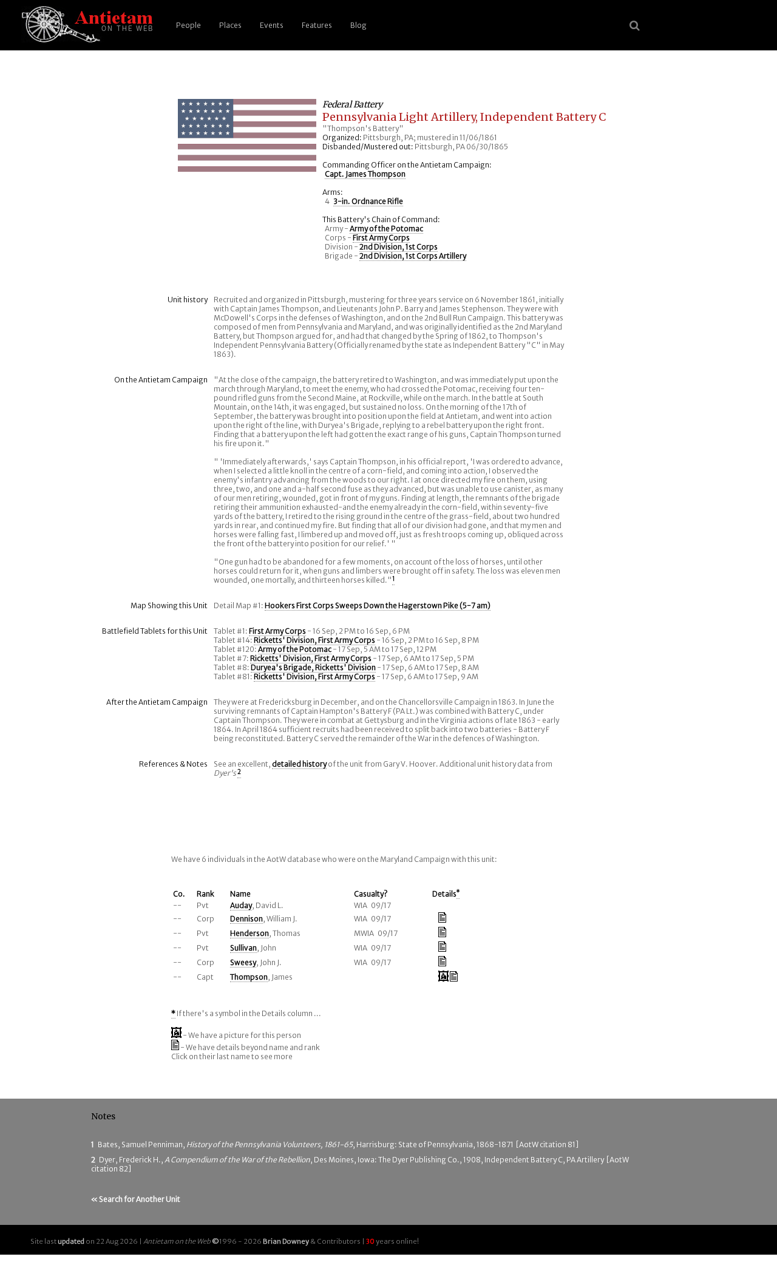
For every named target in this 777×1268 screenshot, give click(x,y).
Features (317, 25)
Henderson (249, 933)
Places (230, 25)
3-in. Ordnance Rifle (368, 201)
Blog (358, 25)
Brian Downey (286, 1241)
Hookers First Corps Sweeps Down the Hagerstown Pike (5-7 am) (377, 605)
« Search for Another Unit (135, 1199)
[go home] (85, 25)
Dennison (246, 918)
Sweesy (243, 962)
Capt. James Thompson (365, 173)
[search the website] (634, 25)
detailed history (299, 763)
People (188, 25)
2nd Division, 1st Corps (398, 246)
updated (71, 1241)
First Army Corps (381, 237)
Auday (241, 905)
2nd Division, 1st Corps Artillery (412, 255)
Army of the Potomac (386, 228)
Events (271, 25)
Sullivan (243, 947)
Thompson (249, 977)
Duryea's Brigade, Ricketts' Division (313, 667)
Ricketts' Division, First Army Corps (314, 640)
